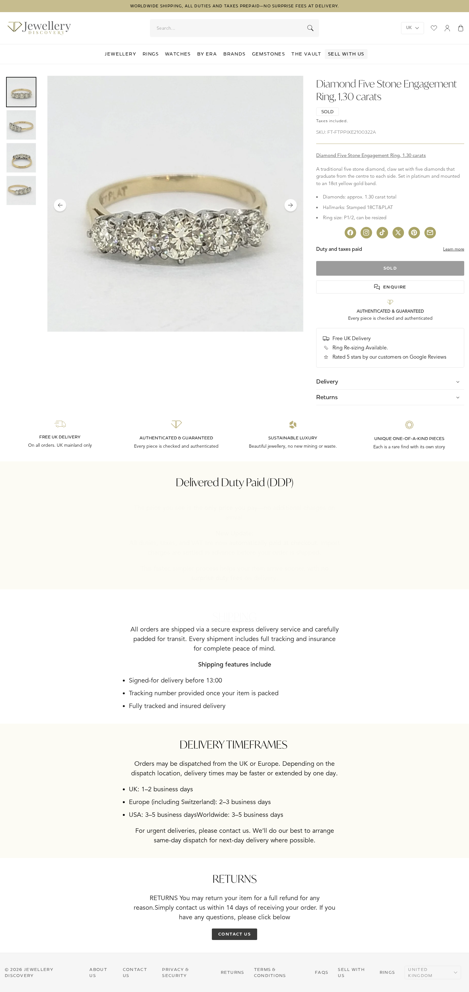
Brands (234, 54)
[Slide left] (60, 205)
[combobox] (234, 28)
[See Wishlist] (433, 28)
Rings (151, 54)
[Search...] (310, 28)
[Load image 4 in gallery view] (21, 190)
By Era (207, 54)
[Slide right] (290, 205)
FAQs (321, 972)
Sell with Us (346, 54)
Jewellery (120, 54)
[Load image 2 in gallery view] (21, 125)
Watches (178, 54)
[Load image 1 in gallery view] (21, 92)
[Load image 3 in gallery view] (21, 158)
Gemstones (268, 54)
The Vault (306, 54)
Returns (232, 972)
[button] (460, 28)
